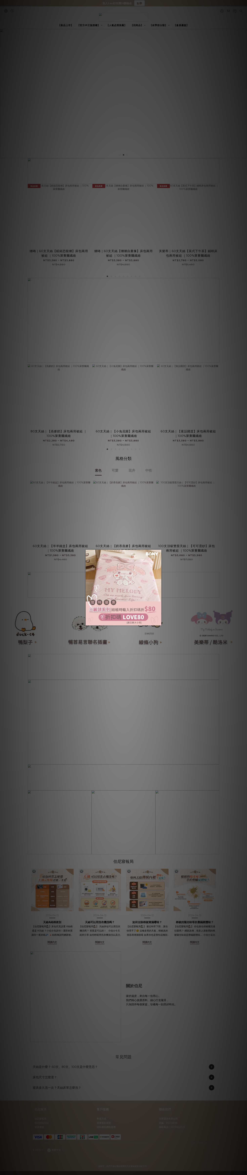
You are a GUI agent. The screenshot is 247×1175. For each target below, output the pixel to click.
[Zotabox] (159, 622)
